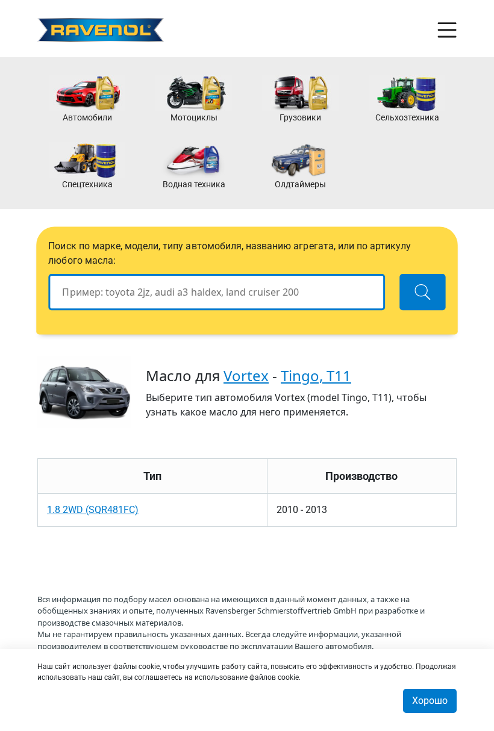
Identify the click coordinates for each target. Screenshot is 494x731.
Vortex (246, 375)
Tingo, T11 (316, 375)
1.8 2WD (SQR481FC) (93, 509)
